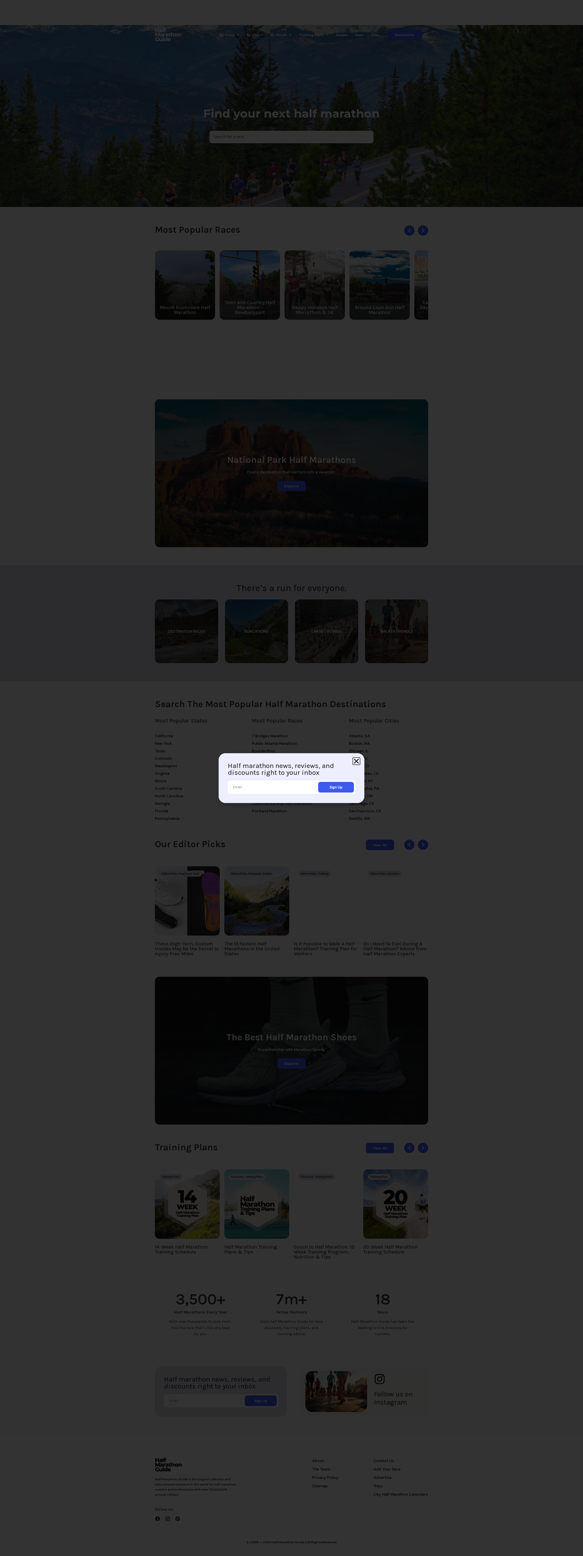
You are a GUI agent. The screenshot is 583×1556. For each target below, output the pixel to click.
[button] (356, 761)
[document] (291, 778)
